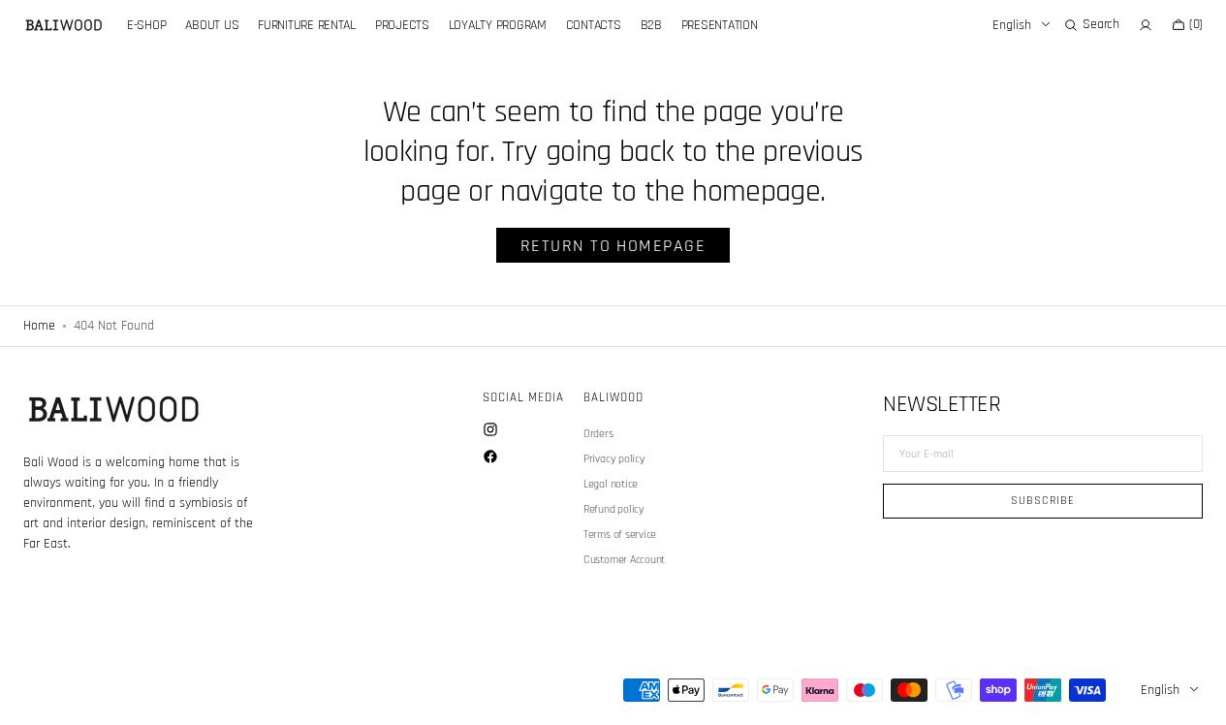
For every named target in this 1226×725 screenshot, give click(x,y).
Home (39, 325)
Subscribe (1043, 500)
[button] (1091, 25)
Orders (598, 434)
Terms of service (619, 534)
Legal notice (610, 484)
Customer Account (624, 559)
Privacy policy (614, 459)
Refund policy (613, 509)
